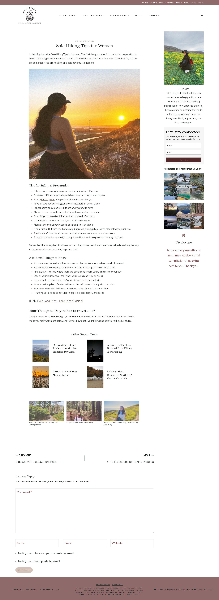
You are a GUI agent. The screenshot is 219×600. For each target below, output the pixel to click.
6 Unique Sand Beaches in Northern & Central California (120, 375)
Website (117, 543)
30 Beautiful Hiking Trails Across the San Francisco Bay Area (65, 348)
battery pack (48, 199)
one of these (93, 203)
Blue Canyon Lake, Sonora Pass (35, 458)
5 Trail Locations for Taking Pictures (130, 458)
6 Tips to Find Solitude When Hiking (79, 422)
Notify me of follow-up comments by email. (46, 553)
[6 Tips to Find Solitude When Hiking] (84, 411)
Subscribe (184, 160)
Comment (24, 492)
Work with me (46, 589)
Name (21, 543)
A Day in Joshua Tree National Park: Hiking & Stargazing (119, 348)
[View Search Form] (202, 15)
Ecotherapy (32, 589)
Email (68, 543)
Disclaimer (117, 585)
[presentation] (41, 351)
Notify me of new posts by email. (39, 561)
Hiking (78, 41)
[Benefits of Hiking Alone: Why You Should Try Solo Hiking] (121, 411)
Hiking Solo (88, 41)
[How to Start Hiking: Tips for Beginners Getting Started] (46, 411)
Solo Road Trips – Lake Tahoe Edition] (60, 301)
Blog (58, 589)
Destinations (17, 589)
